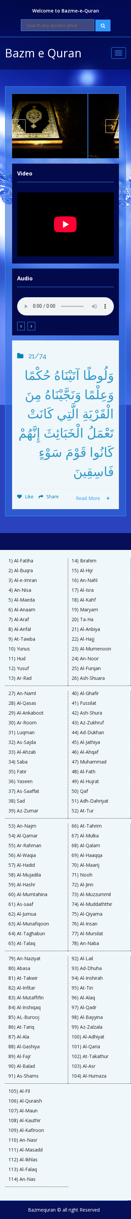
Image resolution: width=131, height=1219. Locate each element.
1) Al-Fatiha (20, 560)
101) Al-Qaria (86, 1046)
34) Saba (18, 761)
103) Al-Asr (83, 1066)
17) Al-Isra (83, 590)
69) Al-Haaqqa (87, 855)
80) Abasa (19, 968)
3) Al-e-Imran (22, 580)
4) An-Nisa (19, 590)
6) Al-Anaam (21, 609)
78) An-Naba (85, 943)
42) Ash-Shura (87, 713)
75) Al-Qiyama (87, 914)
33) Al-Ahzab (22, 752)
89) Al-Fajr (19, 1056)
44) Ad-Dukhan (88, 732)
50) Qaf (80, 791)
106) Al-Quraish (25, 1101)
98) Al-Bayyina (87, 1017)
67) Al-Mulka (85, 835)
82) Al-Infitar (21, 988)
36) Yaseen (20, 781)
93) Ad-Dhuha (87, 968)
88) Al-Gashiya (24, 1046)
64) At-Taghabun (26, 933)
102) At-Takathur (90, 1056)
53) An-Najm (22, 826)
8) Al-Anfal (19, 629)
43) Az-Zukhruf (88, 722)
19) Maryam (85, 609)
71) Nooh (82, 874)
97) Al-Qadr (84, 1007)
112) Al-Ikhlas (23, 1159)
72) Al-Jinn (82, 884)
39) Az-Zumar (23, 810)
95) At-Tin (82, 988)
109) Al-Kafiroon (26, 1130)
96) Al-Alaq (83, 997)
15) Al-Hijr (82, 570)
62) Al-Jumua (22, 914)
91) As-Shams (23, 1076)
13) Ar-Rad (20, 678)
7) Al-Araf (18, 619)
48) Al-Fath (83, 771)
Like (29, 496)
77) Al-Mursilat (87, 933)
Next (112, 126)
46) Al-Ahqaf (85, 752)
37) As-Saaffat (23, 791)
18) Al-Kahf (84, 600)
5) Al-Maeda (21, 600)
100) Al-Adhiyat (88, 1036)
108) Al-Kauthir (24, 1120)
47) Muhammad (89, 761)
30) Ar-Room (22, 722)
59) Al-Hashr (21, 884)
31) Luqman (21, 732)
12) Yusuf (18, 668)
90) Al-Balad (21, 1066)
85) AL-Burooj (23, 1017)
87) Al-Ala (18, 1036)
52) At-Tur (83, 810)
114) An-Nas (22, 1179)
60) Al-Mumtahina (27, 894)
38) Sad (16, 801)
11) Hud (17, 658)
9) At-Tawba (21, 639)
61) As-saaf (20, 904)
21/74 (37, 356)
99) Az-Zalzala (87, 1027)
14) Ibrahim (84, 560)
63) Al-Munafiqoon (28, 923)
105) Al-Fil (19, 1091)
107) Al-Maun (23, 1110)
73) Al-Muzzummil (91, 894)
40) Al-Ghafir (85, 693)
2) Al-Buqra (20, 570)
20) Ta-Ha (82, 619)
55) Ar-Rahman (24, 845)
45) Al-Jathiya (86, 742)
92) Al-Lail (82, 958)
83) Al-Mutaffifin (26, 997)
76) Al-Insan (84, 923)
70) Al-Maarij (85, 865)
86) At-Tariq (21, 1027)
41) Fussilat (84, 703)
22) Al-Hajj (83, 639)
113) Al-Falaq (22, 1169)
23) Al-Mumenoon (91, 648)
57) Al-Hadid (21, 865)
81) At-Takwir (23, 978)
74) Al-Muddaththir (92, 904)
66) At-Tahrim (87, 826)
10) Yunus (19, 648)
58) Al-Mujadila (24, 874)
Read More (88, 498)
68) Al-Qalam (86, 845)
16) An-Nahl (84, 580)
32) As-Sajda (22, 742)
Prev (19, 126)
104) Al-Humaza (89, 1076)
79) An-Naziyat (24, 958)
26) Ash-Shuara (88, 678)
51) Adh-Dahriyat (90, 801)
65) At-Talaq (21, 943)
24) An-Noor (85, 658)
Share (52, 496)
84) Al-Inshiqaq (24, 1007)
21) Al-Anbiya (86, 629)
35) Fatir (17, 771)
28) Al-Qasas (22, 703)
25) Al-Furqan (86, 668)
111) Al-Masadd (25, 1149)
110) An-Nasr (22, 1140)
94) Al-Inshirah (87, 978)
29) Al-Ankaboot (26, 713)
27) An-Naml (22, 693)
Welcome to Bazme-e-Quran (65, 10)
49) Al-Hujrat (85, 781)
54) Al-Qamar (23, 835)
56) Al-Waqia (22, 855)
